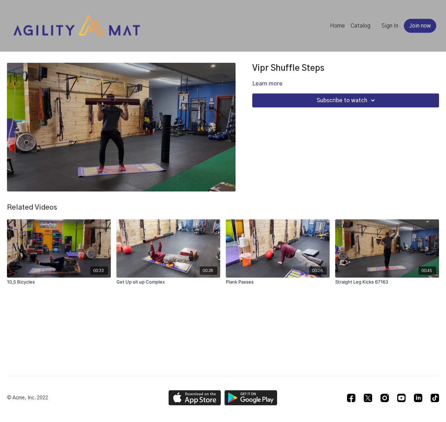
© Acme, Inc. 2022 (27, 397)
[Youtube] (401, 398)
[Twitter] (368, 398)
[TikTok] (435, 398)
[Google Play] (251, 398)
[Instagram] (384, 398)
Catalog (360, 26)
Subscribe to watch (342, 100)
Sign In (390, 26)
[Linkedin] (418, 398)
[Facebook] (351, 398)
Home (337, 26)
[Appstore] (194, 398)
